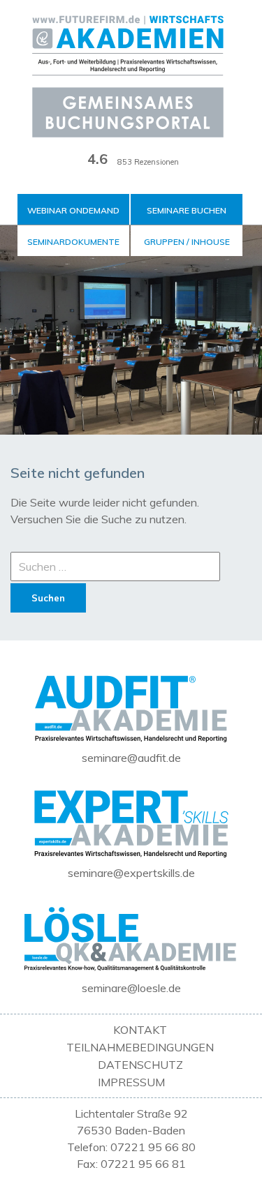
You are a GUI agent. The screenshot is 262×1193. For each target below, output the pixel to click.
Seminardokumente (73, 242)
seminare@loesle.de (131, 988)
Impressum (131, 1082)
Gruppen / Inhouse (187, 242)
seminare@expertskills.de (131, 873)
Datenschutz (140, 1065)
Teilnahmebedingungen (140, 1047)
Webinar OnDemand (73, 210)
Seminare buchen (186, 210)
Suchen (48, 597)
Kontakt (140, 1030)
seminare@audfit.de (131, 758)
